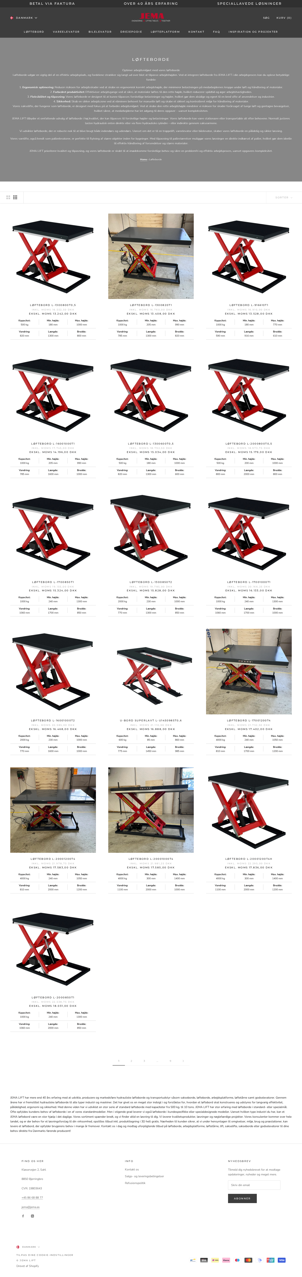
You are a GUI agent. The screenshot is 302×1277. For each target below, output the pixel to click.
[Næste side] (183, 1061)
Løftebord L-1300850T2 (151, 582)
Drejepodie (131, 31)
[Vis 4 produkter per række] (15, 197)
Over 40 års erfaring (151, 4)
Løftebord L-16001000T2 (53, 720)
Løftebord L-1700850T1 (53, 582)
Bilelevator (100, 31)
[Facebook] (23, 1216)
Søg (266, 18)
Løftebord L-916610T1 (248, 305)
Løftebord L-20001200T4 (53, 858)
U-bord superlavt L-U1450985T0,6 (151, 720)
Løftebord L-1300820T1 (151, 305)
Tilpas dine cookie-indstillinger (44, 1255)
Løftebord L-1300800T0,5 (53, 305)
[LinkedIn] (32, 1216)
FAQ (216, 31)
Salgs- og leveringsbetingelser (144, 1176)
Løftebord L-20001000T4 (151, 858)
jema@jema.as (31, 1207)
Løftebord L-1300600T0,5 (151, 443)
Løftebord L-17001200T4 (249, 720)
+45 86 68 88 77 (32, 1198)
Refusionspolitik (135, 1183)
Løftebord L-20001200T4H (249, 858)
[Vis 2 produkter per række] (8, 197)
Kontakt (196, 31)
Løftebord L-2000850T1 (53, 997)
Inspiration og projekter (253, 31)
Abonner (242, 1198)
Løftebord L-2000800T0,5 (249, 443)
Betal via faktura (52, 4)
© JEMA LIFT (26, 1260)
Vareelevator (66, 31)
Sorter (282, 197)
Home (143, 159)
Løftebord (34, 31)
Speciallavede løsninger (249, 4)
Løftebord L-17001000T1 (249, 582)
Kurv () (284, 18)
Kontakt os (132, 1169)
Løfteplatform (165, 31)
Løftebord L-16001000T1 (53, 443)
